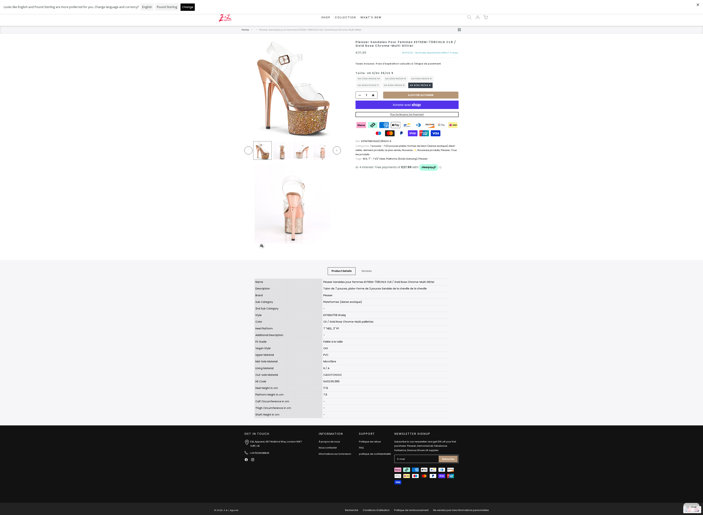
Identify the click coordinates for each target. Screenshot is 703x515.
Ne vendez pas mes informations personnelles (461, 510)
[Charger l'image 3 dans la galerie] (302, 150)
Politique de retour (370, 441)
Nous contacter (328, 447)
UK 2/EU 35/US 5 (396, 79)
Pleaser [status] (423, 158)
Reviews (367, 271)
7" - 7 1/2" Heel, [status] (377, 158)
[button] (469, 17)
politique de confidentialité (375, 454)
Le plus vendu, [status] (393, 150)
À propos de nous (329, 441)
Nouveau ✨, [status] (409, 150)
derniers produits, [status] (374, 150)
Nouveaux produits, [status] (429, 150)
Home (245, 30)
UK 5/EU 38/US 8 (395, 86)
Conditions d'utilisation (376, 510)
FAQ (361, 447)
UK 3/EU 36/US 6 (422, 79)
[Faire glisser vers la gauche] (248, 150)
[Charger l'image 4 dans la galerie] (322, 150)
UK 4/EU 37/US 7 (369, 86)
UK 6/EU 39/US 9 (420, 85)
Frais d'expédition (387, 64)
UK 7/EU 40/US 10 (370, 79)
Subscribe (448, 458)
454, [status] (362, 158)
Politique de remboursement (411, 510)
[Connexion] (477, 17)
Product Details (342, 271)
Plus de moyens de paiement (407, 114)
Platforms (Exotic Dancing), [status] (402, 158)
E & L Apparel (231, 510)
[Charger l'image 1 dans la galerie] (262, 150)
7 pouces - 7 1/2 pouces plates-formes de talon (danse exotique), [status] (402, 146)
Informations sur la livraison (335, 454)
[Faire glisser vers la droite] (337, 150)
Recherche (351, 510)
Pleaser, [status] (446, 150)
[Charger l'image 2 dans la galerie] (282, 150)
